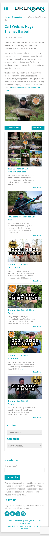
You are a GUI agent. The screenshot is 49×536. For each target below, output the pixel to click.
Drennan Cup (17, 17)
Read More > (37, 187)
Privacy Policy (29, 521)
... (13, 184)
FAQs (39, 521)
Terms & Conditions (15, 521)
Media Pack (26, 523)
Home (7, 17)
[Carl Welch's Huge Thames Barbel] (25, 107)
